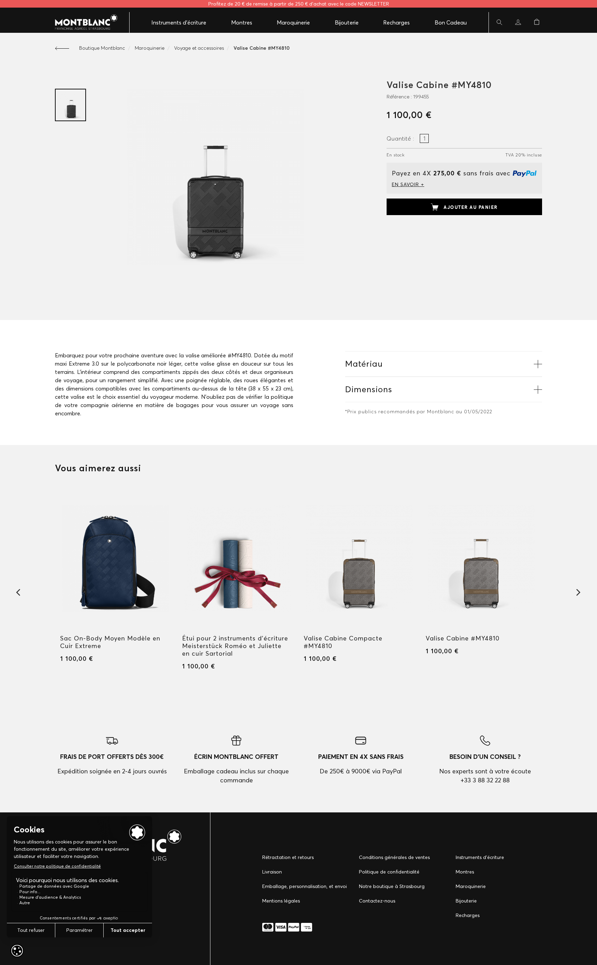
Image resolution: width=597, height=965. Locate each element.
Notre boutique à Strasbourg (392, 886)
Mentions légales (281, 901)
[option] (70, 105)
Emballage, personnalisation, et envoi (304, 886)
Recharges (396, 22)
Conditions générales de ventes (394, 857)
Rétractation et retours (288, 857)
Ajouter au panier (471, 207)
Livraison (272, 872)
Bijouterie (347, 22)
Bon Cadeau (451, 22)
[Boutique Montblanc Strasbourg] (82, 22)
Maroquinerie (293, 22)
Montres (241, 22)
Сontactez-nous (377, 901)
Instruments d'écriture (178, 22)
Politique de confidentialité (389, 872)
